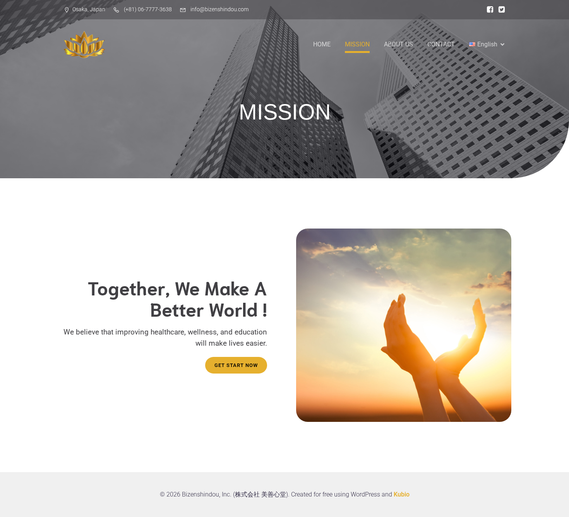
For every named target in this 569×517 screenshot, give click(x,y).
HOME (322, 44)
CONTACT (441, 44)
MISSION (357, 44)
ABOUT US (398, 44)
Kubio (402, 494)
